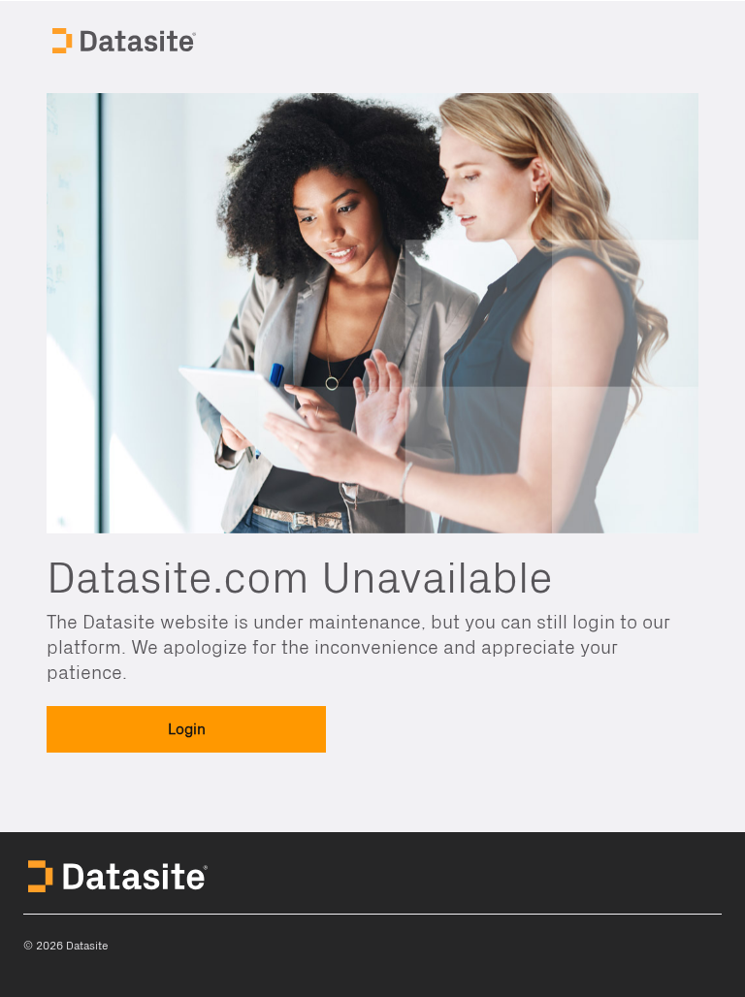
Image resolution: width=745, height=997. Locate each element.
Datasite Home (126, 38)
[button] (186, 729)
